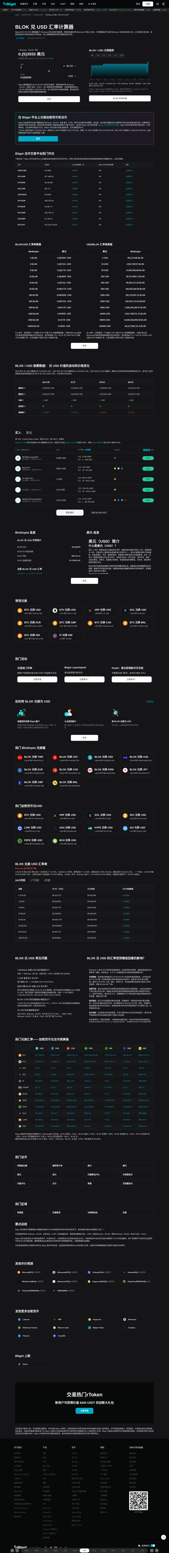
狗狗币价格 (76, 1521)
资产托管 (103, 1491)
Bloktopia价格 (38, 15)
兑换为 (22, 75)
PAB (103, 1551)
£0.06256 (126, 1094)
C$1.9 (69, 1068)
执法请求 (132, 1457)
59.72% (19, 10)
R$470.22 (142, 1074)
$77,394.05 (39, 1055)
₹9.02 (107, 1081)
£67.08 (125, 1074)
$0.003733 (39, 1126)
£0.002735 (127, 1126)
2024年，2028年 (96, 10)
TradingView (47, 1521)
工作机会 (17, 1466)
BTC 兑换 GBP (67, 622)
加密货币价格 (26, 15)
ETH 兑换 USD (67, 609)
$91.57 (38, 1074)
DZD (94, 1551)
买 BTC (74, 1453)
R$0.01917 (143, 1126)
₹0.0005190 (109, 1100)
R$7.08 (141, 1068)
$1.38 (37, 1068)
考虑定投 (74, 10)
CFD (44, 1462)
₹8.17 (107, 1094)
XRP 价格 (75, 1504)
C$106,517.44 (72, 1055)
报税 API (103, 1512)
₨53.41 (87, 1113)
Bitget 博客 (18, 1470)
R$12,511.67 (144, 1062)
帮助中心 (103, 1457)
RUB (36, 1551)
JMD (55, 1551)
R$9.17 (141, 1087)
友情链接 (17, 1495)
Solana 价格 (76, 1512)
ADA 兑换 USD (67, 827)
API (44, 1504)
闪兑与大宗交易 (49, 1474)
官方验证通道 (105, 1462)
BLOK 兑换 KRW (104, 769)
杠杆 (44, 1479)
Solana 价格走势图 (79, 1491)
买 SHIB (75, 1474)
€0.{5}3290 (55, 1107)
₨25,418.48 (89, 1074)
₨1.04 (87, 1126)
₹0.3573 (108, 1126)
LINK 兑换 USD (32, 827)
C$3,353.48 (71, 1062)
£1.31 (125, 1087)
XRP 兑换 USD (103, 609)
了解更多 (150, 702)
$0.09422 (39, 1081)
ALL (132, 1551)
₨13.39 (87, 1120)
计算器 (74, 1495)
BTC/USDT (116, 10)
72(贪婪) (143, 10)
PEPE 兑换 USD (33, 840)
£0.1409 (126, 1113)
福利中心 (103, 1500)
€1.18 (53, 1068)
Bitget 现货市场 (98, 443)
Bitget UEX (18, 1491)
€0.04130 (54, 1120)
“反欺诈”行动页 (106, 1466)
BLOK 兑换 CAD (68, 769)
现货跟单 (46, 1487)
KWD (27, 1551)
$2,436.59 (39, 1062)
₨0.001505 (89, 1100)
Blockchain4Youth (21, 1508)
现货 (44, 1453)
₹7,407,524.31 (110, 1055)
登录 (138, 4)
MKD (75, 1551)
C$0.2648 (70, 1113)
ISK (46, 1551)
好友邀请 (103, 1504)
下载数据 (103, 1495)
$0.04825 (39, 1120)
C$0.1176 (70, 1094)
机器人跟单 (47, 1495)
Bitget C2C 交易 (21, 443)
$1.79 (37, 1087)
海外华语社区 (19, 1462)
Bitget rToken (77, 1525)
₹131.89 (108, 1068)
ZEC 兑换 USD (138, 815)
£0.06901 (126, 1081)
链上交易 (46, 1466)
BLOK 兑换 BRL (68, 782)
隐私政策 (132, 1479)
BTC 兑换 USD (32, 609)
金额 (21, 64)
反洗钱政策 (133, 1474)
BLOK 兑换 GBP (33, 782)
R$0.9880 (142, 1113)
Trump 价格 (76, 1517)
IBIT (56, 10)
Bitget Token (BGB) (21, 1474)
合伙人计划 (104, 1479)
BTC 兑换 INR (32, 635)
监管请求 (132, 1462)
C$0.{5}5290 (71, 1107)
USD (84, 1551)
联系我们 (17, 1457)
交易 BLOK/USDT (99, 513)
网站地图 (17, 1517)
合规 (131, 1466)
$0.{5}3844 (39, 1107)
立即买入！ (130, 170)
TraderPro (47, 1512)
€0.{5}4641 (55, 1100)
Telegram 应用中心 (50, 1529)
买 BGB (74, 1470)
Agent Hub (47, 1508)
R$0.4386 (142, 1094)
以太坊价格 (76, 1487)
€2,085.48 (55, 1062)
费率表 (103, 1508)
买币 (49, 99)
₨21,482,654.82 (91, 1055)
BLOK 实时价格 (120, 98)
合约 (44, 1457)
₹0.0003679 (109, 1107)
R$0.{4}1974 (143, 1107)
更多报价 (70, 513)
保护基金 (17, 1487)
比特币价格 (76, 1483)
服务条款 (132, 1483)
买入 (148, 458)
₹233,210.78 (110, 1062)
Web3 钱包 (47, 1517)
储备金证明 (18, 1483)
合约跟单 (46, 1491)
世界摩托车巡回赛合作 (22, 1504)
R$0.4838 (142, 1081)
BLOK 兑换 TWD (33, 756)
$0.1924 (38, 1113)
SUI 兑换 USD (137, 827)
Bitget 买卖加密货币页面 (108, 125)
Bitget (17, 15)
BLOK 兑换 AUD (139, 756)
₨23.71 (87, 1094)
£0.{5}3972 (127, 1100)
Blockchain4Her (20, 1512)
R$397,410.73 (144, 1055)
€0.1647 (54, 1113)
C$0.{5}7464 (71, 1100)
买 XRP (74, 1466)
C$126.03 (70, 1074)
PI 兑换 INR (65, 635)
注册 (148, 4)
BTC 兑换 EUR (32, 622)
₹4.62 (107, 1120)
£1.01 (125, 1068)
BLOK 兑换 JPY (139, 769)
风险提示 (132, 1487)
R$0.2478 (142, 1120)
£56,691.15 (127, 1055)
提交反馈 (103, 1453)
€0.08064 (54, 1081)
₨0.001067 (89, 1107)
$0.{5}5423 (39, 1100)
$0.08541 (39, 1094)
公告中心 (17, 1479)
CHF (123, 1551)
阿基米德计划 (105, 1487)
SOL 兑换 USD (138, 609)
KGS (113, 1551)
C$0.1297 (70, 1081)
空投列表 (46, 1538)
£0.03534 (126, 1120)
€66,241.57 (55, 1055)
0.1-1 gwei (38, 10)
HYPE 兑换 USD (104, 827)
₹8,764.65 (109, 1074)
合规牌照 (132, 1470)
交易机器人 (47, 1500)
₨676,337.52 (89, 1062)
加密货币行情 (77, 1479)
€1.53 (53, 1087)
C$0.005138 (71, 1126)
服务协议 (132, 1453)
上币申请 (103, 1470)
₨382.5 (87, 1068)
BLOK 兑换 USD (104, 756)
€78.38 (53, 1074)
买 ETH (74, 1457)
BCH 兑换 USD (67, 840)
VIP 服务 (103, 1474)
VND (142, 1551)
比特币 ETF (76, 1500)
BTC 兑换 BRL (138, 622)
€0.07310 (54, 1094)
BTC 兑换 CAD (103, 622)
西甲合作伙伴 (19, 1500)
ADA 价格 (75, 1508)
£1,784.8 (126, 1062)
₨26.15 (87, 1081)
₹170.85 (108, 1087)
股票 (44, 1470)
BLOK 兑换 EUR (33, 769)
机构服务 (103, 1483)
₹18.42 (107, 1113)
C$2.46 (69, 1087)
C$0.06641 (71, 1120)
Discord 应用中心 (49, 1533)
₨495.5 (87, 1087)
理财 (44, 1483)
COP (65, 1551)
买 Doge (75, 1462)
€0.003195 (55, 1126)
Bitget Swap (47, 1525)
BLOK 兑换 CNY (68, 756)
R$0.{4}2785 (143, 1100)
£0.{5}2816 (127, 1107)
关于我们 (17, 1453)
